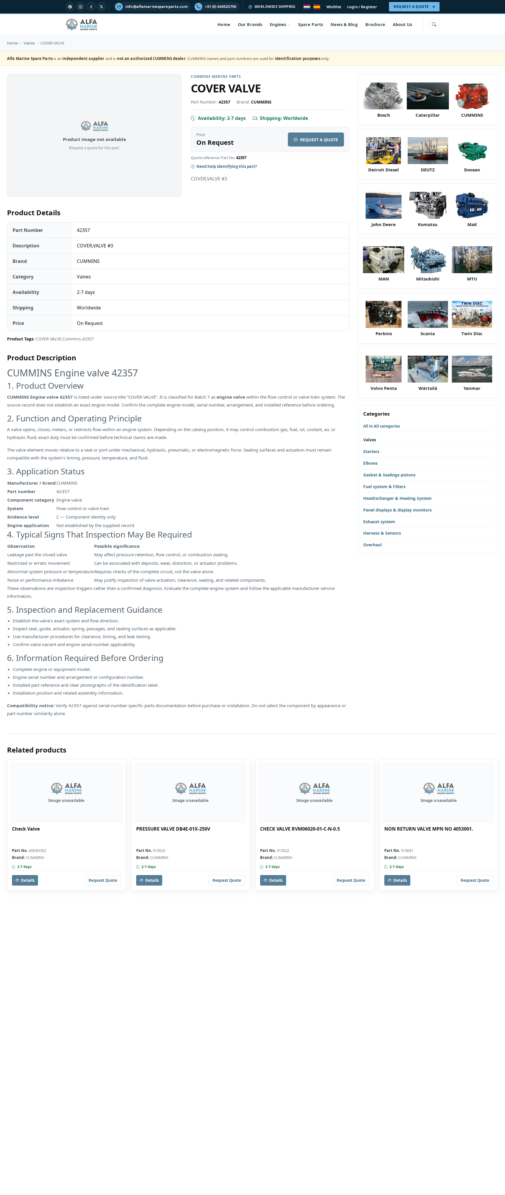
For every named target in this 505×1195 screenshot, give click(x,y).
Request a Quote (319, 139)
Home (223, 24)
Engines (278, 24)
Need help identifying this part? (226, 166)
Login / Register (362, 6)
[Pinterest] (69, 6)
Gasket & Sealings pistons (389, 475)
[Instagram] (80, 6)
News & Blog (344, 24)
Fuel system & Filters (384, 486)
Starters (371, 451)
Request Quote (103, 880)
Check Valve (26, 829)
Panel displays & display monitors (397, 510)
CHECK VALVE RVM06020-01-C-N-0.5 (300, 829)
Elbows (370, 463)
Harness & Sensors (382, 533)
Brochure (375, 24)
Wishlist (333, 6)
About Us (402, 24)
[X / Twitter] (101, 6)
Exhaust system (379, 521)
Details (27, 880)
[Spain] (317, 7)
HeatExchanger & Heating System (397, 498)
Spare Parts (310, 24)
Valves (29, 43)
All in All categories (381, 426)
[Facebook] (91, 6)
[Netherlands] (307, 7)
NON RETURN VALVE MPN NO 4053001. (428, 829)
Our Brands (250, 24)
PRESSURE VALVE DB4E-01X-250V (173, 829)
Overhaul (372, 544)
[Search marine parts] (434, 24)
